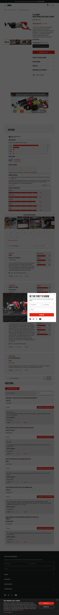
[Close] (54, 295)
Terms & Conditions (8, 612)
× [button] (57, 600)
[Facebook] (30, 319)
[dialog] (29, 606)
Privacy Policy (20, 610)
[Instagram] (33, 319)
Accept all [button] (46, 603)
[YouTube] (40, 319)
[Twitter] (36, 319)
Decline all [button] (46, 606)
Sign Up (41, 314)
